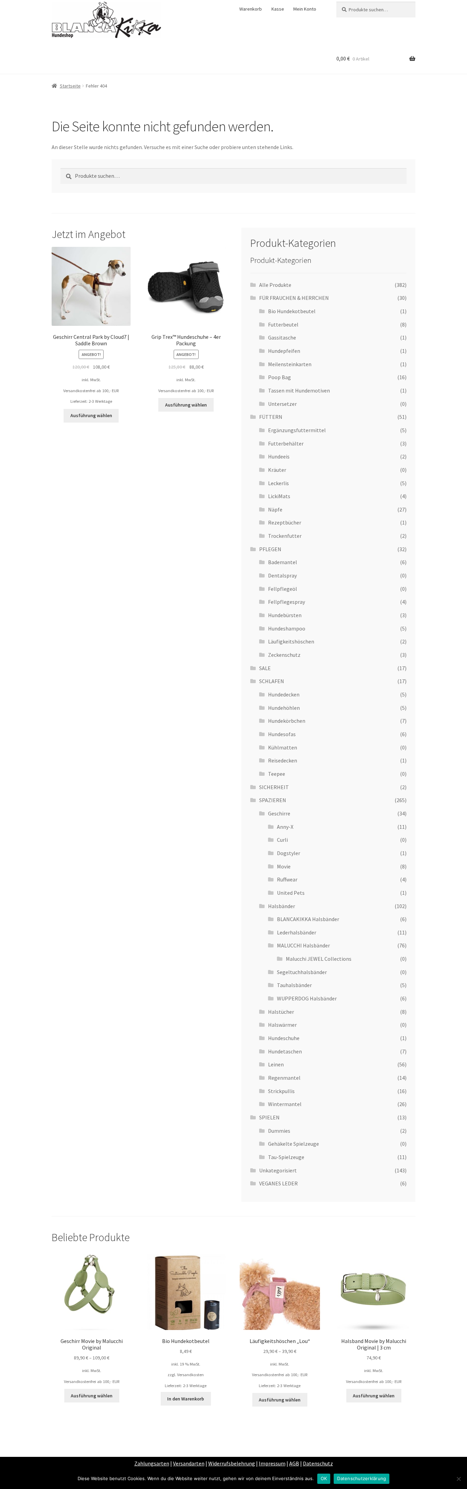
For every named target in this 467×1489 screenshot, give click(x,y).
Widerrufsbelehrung (231, 1463)
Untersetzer (282, 403)
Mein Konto (304, 9)
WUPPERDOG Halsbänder (307, 998)
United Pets (291, 892)
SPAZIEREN (272, 800)
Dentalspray (282, 575)
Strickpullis (281, 1091)
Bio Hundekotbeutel (292, 311)
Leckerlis (278, 483)
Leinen (276, 1064)
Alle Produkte (275, 284)
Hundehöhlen (284, 707)
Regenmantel (284, 1077)
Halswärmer (282, 1024)
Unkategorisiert (278, 1170)
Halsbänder (281, 906)
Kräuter (277, 469)
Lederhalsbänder (296, 932)
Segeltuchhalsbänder (302, 972)
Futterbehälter (286, 443)
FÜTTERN (270, 416)
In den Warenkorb (185, 1399)
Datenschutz (318, 1463)
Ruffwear (287, 879)
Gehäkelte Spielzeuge (293, 1143)
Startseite (70, 86)
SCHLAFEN (271, 681)
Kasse (277, 9)
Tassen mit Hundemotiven (299, 390)
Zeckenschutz (284, 654)
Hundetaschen (285, 1051)
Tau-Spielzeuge (286, 1157)
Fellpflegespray (286, 601)
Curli (282, 839)
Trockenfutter (285, 535)
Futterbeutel (283, 324)
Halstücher (281, 1011)
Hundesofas (282, 734)
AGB (294, 1463)
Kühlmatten (282, 747)
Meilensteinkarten (289, 364)
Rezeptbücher (284, 522)
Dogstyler (288, 853)
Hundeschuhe (283, 1038)
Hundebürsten (285, 615)
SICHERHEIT (274, 787)
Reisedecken (282, 760)
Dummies (279, 1130)
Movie (284, 866)
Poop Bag (279, 377)
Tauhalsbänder (294, 985)
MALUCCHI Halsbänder (303, 945)
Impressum (272, 1463)
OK (324, 1478)
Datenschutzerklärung (361, 1478)
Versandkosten (190, 1374)
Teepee (276, 773)
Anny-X (285, 826)
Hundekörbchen (286, 720)
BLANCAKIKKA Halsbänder (308, 919)
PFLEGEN (270, 549)
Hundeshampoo (286, 628)
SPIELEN (269, 1117)
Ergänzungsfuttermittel (297, 430)
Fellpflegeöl (282, 588)
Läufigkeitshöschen (291, 641)
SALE (265, 668)
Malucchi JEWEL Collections (318, 958)
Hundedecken (283, 694)
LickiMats (279, 496)
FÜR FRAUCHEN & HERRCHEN (294, 297)
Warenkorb (250, 9)
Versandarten (188, 1463)
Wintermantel (285, 1104)
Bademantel (282, 562)
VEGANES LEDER (278, 1183)
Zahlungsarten (151, 1463)
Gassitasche (282, 337)
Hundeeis (279, 456)
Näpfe (275, 509)
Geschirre (279, 813)
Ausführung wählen (91, 415)
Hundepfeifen (284, 350)
